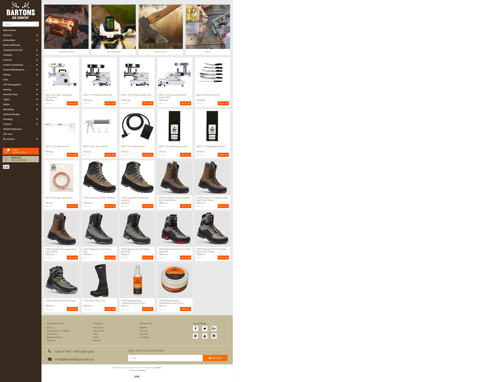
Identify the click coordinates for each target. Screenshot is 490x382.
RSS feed (97, 340)
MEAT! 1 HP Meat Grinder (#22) (97, 95)
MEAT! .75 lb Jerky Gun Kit (95, 146)
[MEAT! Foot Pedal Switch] (137, 126)
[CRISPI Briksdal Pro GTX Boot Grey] (99, 229)
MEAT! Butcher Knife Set (207, 95)
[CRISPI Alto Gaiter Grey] (99, 280)
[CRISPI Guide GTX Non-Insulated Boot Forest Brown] (174, 177)
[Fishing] (208, 26)
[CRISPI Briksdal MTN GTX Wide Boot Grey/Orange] (212, 229)
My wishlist (144, 337)
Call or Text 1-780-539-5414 (74, 351)
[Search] (36, 24)
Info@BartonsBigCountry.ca (74, 359)
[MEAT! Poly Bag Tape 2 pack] (61, 177)
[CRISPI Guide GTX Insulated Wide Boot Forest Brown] (212, 177)
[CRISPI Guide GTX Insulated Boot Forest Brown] (61, 229)
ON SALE (7, 35)
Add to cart (72, 103)
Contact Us (51, 340)
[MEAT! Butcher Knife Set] (212, 74)
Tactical (7, 124)
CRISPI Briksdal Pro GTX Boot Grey (97, 250)
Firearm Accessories (13, 65)
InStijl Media (141, 370)
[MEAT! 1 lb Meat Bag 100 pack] (212, 126)
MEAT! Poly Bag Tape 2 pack (59, 198)
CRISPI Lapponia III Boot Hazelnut (99, 198)
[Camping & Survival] (66, 26)
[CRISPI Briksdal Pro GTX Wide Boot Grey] (137, 229)
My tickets (144, 334)
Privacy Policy (52, 334)
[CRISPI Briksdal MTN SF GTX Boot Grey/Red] (174, 229)
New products (99, 331)
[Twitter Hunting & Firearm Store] (204, 328)
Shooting (7, 119)
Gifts (5, 79)
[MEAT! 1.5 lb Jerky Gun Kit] (61, 126)
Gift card (7, 134)
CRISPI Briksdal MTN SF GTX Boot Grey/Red (174, 250)
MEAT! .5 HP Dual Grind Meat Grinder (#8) (172, 96)
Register (143, 328)
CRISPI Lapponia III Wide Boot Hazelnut (135, 199)
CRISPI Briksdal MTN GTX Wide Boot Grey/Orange (211, 250)
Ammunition (9, 40)
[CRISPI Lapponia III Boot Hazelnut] (99, 177)
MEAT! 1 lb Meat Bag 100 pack (210, 146)
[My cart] (6, 152)
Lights (6, 99)
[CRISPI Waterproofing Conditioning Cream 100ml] (174, 280)
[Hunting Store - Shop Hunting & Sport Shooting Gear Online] (20, 10)
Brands (96, 337)
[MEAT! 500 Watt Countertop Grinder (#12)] (61, 74)
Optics (6, 104)
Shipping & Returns (54, 337)
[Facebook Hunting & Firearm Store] (195, 328)
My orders (144, 331)
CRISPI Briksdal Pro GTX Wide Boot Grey (135, 250)
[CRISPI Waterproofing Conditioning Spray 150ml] (137, 280)
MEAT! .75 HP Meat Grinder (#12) (136, 95)
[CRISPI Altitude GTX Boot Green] (61, 280)
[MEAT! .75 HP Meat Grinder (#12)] (137, 74)
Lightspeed (157, 367)
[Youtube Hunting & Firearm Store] (204, 336)
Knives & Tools (10, 94)
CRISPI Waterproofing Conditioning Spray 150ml (133, 301)
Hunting (7, 89)
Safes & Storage (11, 114)
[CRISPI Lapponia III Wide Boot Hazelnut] (137, 177)
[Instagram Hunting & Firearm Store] (214, 336)
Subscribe (217, 358)
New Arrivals (9, 30)
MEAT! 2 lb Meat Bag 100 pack (172, 146)
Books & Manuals (11, 45)
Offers (95, 334)
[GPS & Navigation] (113, 26)
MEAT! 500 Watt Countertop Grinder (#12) (58, 96)
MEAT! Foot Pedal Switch (133, 146)
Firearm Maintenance (13, 70)
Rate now (49, 103)
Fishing (6, 74)
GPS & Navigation (12, 84)
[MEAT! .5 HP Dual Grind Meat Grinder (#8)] (174, 74)
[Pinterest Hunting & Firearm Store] (195, 336)
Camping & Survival (13, 50)
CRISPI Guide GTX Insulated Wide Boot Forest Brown (212, 199)
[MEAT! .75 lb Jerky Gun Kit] (99, 126)
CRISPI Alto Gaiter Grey (94, 300)
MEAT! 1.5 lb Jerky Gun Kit (57, 146)
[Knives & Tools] (160, 26)
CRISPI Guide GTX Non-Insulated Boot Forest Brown (174, 199)
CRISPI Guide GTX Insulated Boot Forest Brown (61, 250)
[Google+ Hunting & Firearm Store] (214, 328)
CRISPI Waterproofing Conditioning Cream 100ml (170, 301)
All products (98, 328)
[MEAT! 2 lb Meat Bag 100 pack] (174, 126)
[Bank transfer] (6, 167)
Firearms (7, 60)
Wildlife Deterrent (12, 129)
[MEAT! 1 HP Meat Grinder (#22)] (99, 74)
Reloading (8, 109)
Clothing (7, 55)
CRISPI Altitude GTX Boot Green (60, 300)
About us (50, 328)
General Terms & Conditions (58, 331)
